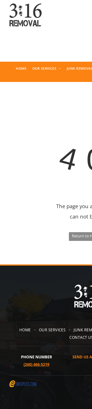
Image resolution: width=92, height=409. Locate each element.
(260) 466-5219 (36, 364)
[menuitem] (18, 68)
